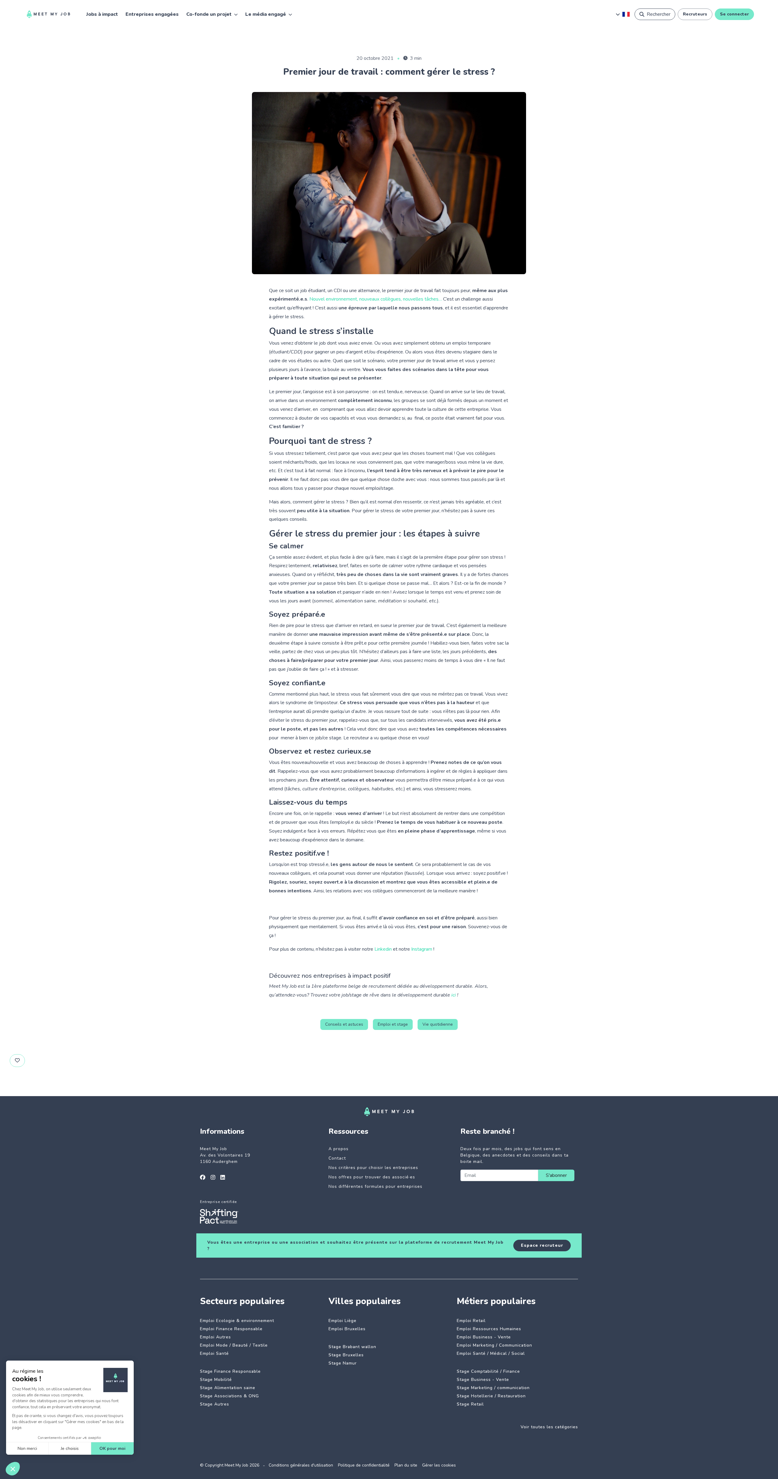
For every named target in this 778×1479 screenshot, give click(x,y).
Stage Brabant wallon (352, 1347)
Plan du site (405, 1465)
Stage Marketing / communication (493, 1388)
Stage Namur (343, 1363)
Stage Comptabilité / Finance (488, 1371)
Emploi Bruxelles (347, 1329)
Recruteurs (695, 14)
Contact (337, 1158)
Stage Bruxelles (346, 1355)
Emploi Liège (342, 1321)
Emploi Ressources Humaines (489, 1329)
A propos (339, 1149)
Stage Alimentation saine (227, 1388)
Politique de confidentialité (364, 1465)
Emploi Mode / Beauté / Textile (234, 1345)
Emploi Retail (471, 1321)
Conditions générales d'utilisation (301, 1465)
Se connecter (734, 14)
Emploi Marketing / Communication (494, 1345)
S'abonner (556, 1175)
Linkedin (383, 949)
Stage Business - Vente (483, 1379)
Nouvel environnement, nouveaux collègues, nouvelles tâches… (375, 299)
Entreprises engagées (152, 14)
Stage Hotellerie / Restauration (491, 1396)
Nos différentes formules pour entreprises (375, 1186)
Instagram (421, 949)
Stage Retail (470, 1404)
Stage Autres (214, 1404)
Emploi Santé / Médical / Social (491, 1353)
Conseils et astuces (344, 1024)
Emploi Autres (215, 1337)
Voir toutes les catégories (549, 1427)
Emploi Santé (214, 1353)
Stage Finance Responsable (230, 1371)
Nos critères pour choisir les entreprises (373, 1168)
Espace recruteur (542, 1245)
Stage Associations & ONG (229, 1396)
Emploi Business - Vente (484, 1337)
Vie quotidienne (437, 1024)
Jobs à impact (102, 14)
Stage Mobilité (216, 1379)
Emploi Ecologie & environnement (237, 1321)
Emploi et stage (393, 1024)
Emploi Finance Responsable (231, 1329)
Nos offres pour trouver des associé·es (372, 1177)
